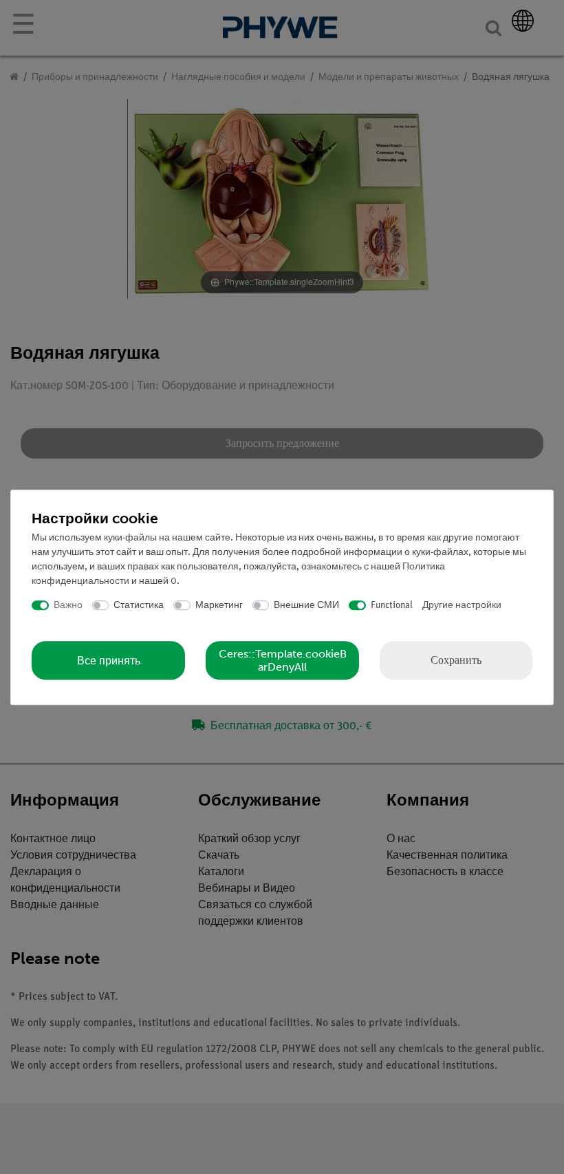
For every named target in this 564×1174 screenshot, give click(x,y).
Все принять (108, 660)
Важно (68, 605)
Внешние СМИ (306, 605)
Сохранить (456, 660)
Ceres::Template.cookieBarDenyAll (283, 660)
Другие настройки (461, 605)
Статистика (138, 605)
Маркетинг (219, 605)
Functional (392, 605)
